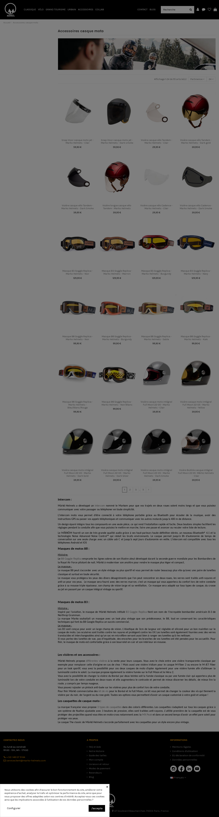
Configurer (13, 808)
